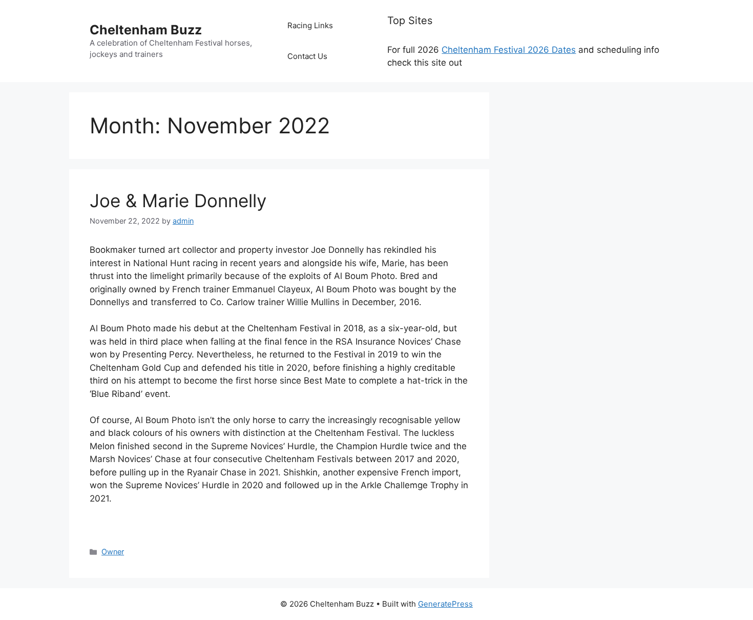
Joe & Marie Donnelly (178, 200)
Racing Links (310, 25)
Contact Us (307, 56)
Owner (112, 551)
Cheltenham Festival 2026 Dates (509, 50)
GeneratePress (445, 604)
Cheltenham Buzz (146, 29)
